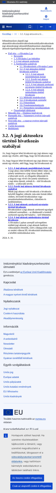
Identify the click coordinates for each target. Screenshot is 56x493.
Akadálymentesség (13, 318)
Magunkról (8, 334)
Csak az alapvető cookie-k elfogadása (31, 486)
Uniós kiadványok (12, 396)
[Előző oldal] (42, 26)
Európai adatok (11, 377)
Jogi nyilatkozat (11, 308)
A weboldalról (10, 339)
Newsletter (8, 344)
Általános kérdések (13, 289)
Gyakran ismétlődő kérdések (17, 358)
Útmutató (8, 348)
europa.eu (40, 419)
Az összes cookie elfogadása (27, 478)
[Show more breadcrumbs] (15, 34)
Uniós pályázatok (12, 382)
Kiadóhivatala (35, 272)
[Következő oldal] (50, 26)
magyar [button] (46, 19)
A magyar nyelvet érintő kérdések (20, 294)
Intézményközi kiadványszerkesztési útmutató (15, 14)
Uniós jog (8, 372)
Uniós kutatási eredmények (17, 387)
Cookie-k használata (13, 313)
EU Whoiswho (10, 391)
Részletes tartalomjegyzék (16, 353)
